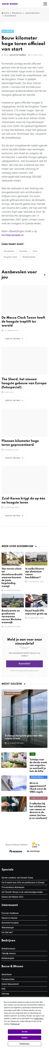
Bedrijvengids (8, 958)
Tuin (32, 754)
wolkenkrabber (29, 257)
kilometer (23, 251)
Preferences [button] (15, 1024)
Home (6, 13)
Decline (24, 1038)
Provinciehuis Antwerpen (13, 887)
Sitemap (5, 993)
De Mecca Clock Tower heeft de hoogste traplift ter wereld (23, 321)
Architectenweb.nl (12, 235)
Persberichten (8, 979)
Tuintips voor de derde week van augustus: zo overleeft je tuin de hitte (38, 765)
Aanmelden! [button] (24, 664)
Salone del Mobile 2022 (12, 897)
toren (35, 251)
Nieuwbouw (17, 13)
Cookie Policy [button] (38, 1018)
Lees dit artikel (13, 339)
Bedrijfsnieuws (8, 948)
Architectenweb (18, 55)
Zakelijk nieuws (9, 953)
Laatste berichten (32, 13)
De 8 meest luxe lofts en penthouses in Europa (23, 882)
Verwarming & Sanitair (37, 777)
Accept (24, 1032)
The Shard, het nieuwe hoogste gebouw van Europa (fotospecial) (24, 383)
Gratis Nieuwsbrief (10, 984)
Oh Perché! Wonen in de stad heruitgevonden (22, 892)
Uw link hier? (7, 932)
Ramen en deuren (38, 798)
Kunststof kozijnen (10, 923)
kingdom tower (10, 257)
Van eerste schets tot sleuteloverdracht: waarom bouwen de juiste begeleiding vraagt (12, 577)
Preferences (24, 1044)
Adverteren (7, 974)
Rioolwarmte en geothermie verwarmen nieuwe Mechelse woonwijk (11, 617)
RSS (3, 989)
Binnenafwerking (13, 693)
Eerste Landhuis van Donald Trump (17, 877)
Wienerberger (8, 927)
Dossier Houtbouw (10, 913)
